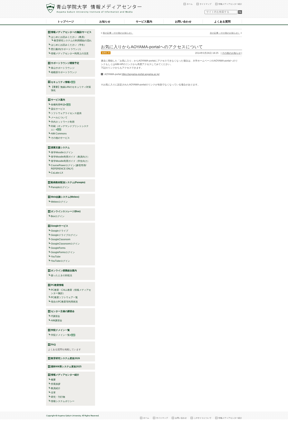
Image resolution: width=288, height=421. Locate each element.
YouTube (56, 256)
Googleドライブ (59, 230)
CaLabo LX (57, 172)
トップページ (65, 21)
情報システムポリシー (62, 401)
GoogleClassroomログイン (65, 243)
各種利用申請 (58, 104)
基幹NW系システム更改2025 (66, 366)
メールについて (59, 117)
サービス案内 (144, 21)
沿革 (53, 392)
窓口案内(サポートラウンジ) (66, 49)
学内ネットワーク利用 (62, 121)
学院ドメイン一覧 (60, 335)
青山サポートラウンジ (62, 68)
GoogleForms (58, 248)
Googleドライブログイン (64, 235)
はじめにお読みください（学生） (68, 44)
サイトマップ (205, 4)
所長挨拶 (55, 384)
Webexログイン (59, 201)
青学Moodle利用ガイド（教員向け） (70, 156)
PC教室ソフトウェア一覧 (64, 297)
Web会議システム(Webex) (65, 197)
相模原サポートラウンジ (64, 72)
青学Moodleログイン (62, 152)
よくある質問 (222, 21)
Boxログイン (57, 216)
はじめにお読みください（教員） (68, 37)
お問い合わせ (183, 21)
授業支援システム (60, 147)
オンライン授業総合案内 (64, 270)
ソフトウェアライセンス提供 (66, 113)
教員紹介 (55, 388)
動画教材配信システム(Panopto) (68, 182)
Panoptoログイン (60, 187)
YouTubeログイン (60, 261)
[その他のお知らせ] (105, 52)
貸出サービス (58, 109)
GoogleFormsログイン (63, 252)
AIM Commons (59, 133)
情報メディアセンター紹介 (230, 4)
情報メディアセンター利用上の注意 (70, 53)
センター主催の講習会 (62, 311)
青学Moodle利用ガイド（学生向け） (70, 161)
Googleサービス (59, 226)
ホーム (190, 4)
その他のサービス (60, 138)
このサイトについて (202, 418)
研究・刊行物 (58, 397)
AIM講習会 (56, 320)
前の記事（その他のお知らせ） (118, 33)
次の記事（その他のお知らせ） (225, 33)
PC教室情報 (57, 285)
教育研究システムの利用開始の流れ (72, 40)
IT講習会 (55, 316)
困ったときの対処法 (61, 275)
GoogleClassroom (60, 239)
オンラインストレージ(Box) (66, 211)
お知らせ (104, 21)
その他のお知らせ (231, 53)
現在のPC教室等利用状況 (64, 301)
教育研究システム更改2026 (65, 358)
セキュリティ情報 (60, 82)
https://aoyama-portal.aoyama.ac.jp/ (140, 74)
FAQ (53, 344)
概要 (53, 379)
